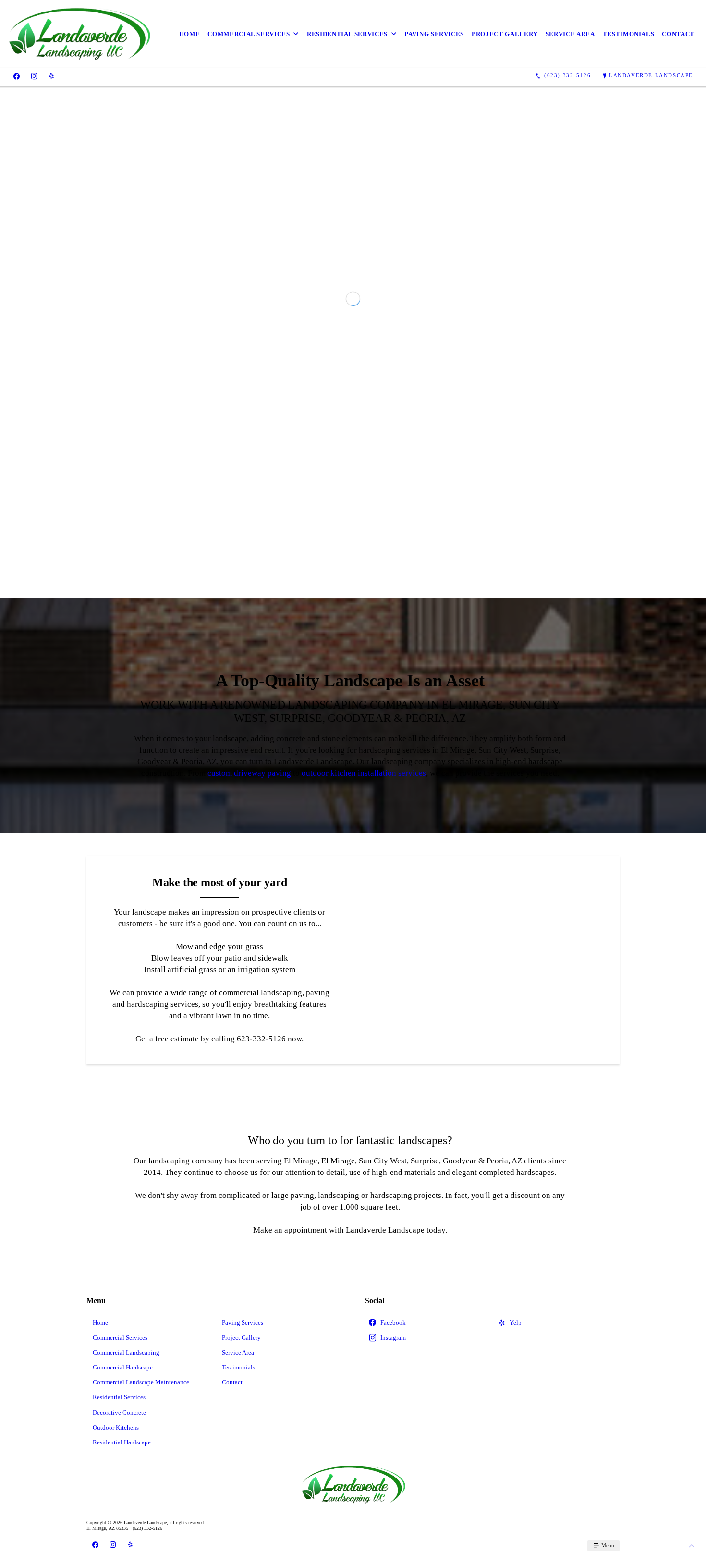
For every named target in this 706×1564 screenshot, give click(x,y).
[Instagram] (34, 76)
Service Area (570, 33)
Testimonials (629, 33)
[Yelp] (52, 76)
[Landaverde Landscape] (79, 34)
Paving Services (434, 33)
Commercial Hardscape (123, 1551)
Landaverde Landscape (651, 75)
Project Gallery (505, 33)
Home (189, 33)
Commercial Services (248, 33)
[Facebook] (16, 76)
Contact (678, 33)
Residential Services (347, 33)
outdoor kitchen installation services (364, 957)
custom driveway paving (249, 957)
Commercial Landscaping (126, 1536)
